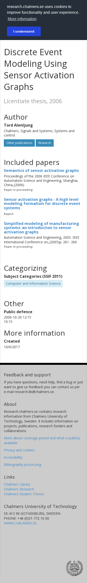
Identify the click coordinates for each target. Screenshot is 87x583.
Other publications (19, 143)
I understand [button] (23, 31)
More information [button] (22, 19)
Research (44, 143)
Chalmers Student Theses (24, 494)
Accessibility (13, 457)
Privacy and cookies (19, 450)
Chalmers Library (17, 484)
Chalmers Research (19, 489)
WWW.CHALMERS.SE (20, 523)
